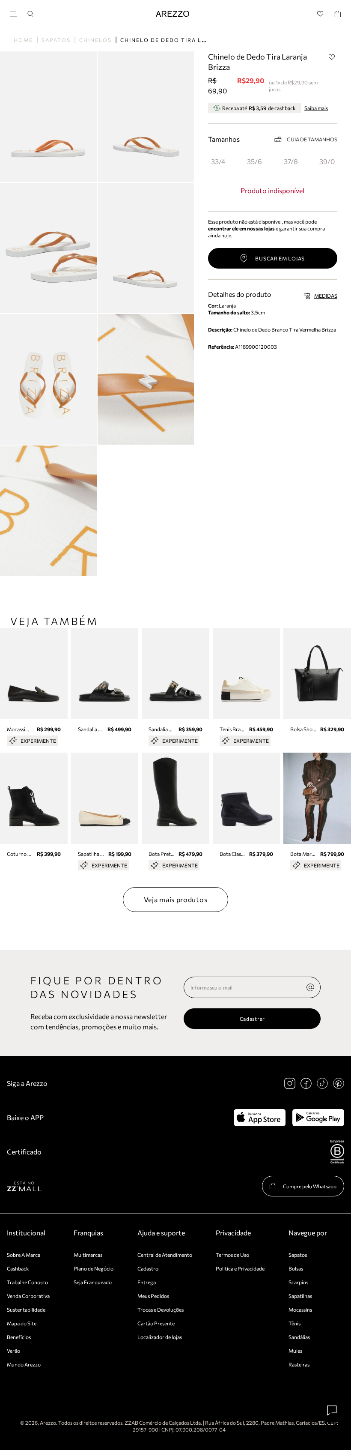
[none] (310, 987)
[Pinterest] (338, 1083)
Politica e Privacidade (240, 1268)
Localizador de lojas (159, 1337)
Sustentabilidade (26, 1309)
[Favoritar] (331, 57)
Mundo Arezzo (24, 1364)
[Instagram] (289, 1083)
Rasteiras (299, 1364)
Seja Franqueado (93, 1282)
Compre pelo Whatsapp (309, 1186)
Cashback (18, 1268)
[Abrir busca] (30, 14)
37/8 (291, 161)
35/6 (254, 161)
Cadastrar (252, 1019)
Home (23, 40)
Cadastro (147, 1268)
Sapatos (56, 40)
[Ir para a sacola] (337, 14)
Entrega (146, 1282)
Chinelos (95, 40)
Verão (13, 1351)
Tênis (294, 1323)
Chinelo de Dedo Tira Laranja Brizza (185, 40)
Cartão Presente (156, 1323)
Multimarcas (88, 1255)
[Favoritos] (320, 14)
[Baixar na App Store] (260, 1117)
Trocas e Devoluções (160, 1309)
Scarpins (298, 1282)
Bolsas (296, 1268)
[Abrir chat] (332, 1411)
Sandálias (299, 1337)
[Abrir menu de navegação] (16, 12)
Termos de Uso (232, 1255)
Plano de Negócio (93, 1268)
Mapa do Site (21, 1323)
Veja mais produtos (176, 899)
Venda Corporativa (28, 1296)
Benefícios (19, 1337)
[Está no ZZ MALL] (24, 1186)
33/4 (218, 161)
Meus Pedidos (153, 1296)
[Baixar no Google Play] (318, 1117)
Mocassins (300, 1309)
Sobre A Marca (23, 1255)
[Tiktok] (322, 1083)
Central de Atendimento (164, 1255)
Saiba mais (316, 108)
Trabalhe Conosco (27, 1282)
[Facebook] (306, 1083)
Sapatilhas (300, 1296)
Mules (295, 1351)
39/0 (327, 161)
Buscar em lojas (280, 258)
